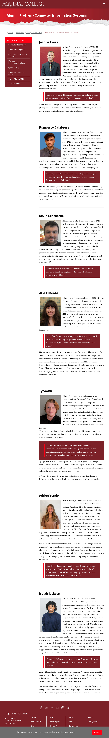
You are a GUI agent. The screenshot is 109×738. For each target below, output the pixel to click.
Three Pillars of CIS (16, 79)
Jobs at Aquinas (55, 722)
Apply (71, 717)
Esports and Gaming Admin (16, 73)
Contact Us (53, 726)
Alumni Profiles (14, 83)
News (32, 726)
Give (51, 717)
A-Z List (33, 717)
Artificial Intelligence (16, 49)
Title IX (90, 717)
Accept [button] (97, 732)
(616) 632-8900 (10, 724)
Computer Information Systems (17, 55)
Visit (70, 722)
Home (10, 33)
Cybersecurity (13, 67)
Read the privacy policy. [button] (65, 732)
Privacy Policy (92, 722)
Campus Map (73, 726)
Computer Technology (34, 33)
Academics (20, 33)
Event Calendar (36, 722)
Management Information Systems (16, 62)
